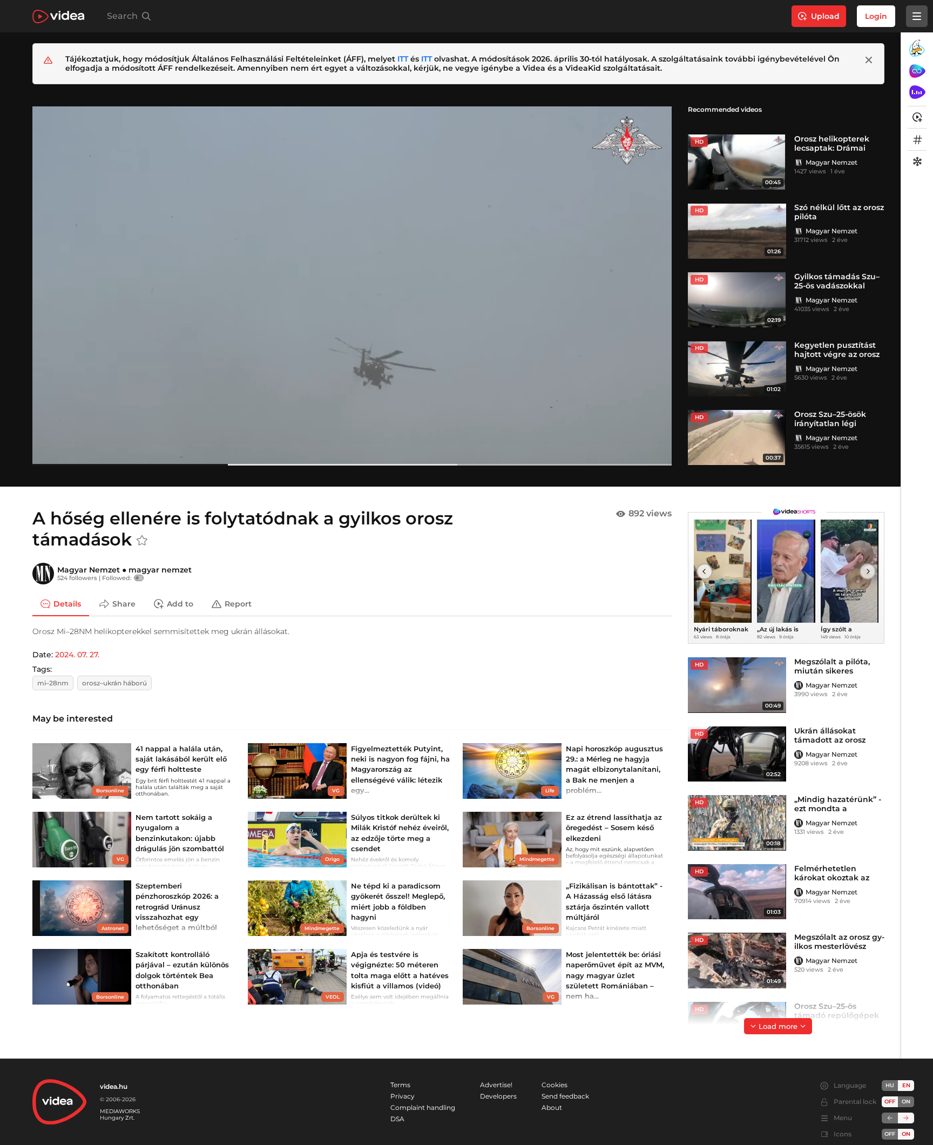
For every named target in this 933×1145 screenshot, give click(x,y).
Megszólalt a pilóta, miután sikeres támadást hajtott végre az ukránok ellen (839, 675)
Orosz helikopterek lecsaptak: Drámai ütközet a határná (831, 148)
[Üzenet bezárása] (868, 60)
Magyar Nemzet (831, 162)
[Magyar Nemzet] (798, 162)
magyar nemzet (160, 570)
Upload (825, 16)
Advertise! (496, 1085)
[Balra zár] (890, 1118)
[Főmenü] (917, 16)
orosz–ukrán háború (114, 683)
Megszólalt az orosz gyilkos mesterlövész (839, 941)
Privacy (402, 1096)
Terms (400, 1085)
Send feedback (565, 1096)
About (552, 1107)
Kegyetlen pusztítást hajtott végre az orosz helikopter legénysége (838, 354)
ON (906, 1101)
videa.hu (113, 1086)
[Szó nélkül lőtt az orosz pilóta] (737, 231)
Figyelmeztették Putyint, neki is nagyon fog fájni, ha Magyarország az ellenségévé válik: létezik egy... (400, 769)
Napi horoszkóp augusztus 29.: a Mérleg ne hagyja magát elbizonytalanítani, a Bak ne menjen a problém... (614, 769)
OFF (889, 1133)
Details (67, 604)
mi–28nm (53, 683)
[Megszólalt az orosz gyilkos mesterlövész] (737, 960)
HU (889, 1085)
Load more (778, 1026)
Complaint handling (422, 1107)
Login (876, 16)
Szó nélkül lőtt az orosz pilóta (839, 212)
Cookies (554, 1085)
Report (238, 604)
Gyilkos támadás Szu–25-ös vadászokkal (837, 281)
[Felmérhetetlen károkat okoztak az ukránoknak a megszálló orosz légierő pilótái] (737, 892)
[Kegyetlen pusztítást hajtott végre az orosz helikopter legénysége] (737, 368)
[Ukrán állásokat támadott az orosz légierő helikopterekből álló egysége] (737, 754)
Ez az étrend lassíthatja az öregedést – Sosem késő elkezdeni (614, 827)
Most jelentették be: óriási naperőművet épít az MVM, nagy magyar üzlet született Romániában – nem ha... (615, 975)
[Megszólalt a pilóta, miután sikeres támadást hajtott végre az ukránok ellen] (737, 685)
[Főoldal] (58, 16)
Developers (498, 1096)
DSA (397, 1119)
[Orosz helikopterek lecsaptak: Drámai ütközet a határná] (737, 162)
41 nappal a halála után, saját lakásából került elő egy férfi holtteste (181, 758)
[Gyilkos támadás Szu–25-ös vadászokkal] (737, 300)
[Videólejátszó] (352, 286)
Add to (180, 604)
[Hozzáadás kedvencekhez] (142, 540)
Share (124, 604)
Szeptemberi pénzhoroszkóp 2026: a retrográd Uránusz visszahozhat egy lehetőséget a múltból (177, 906)
